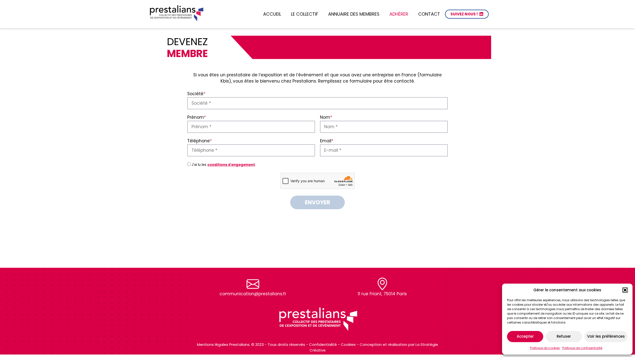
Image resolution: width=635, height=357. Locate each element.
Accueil (272, 14)
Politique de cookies (545, 348)
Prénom (196, 117)
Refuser (564, 336)
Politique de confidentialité (582, 348)
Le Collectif (304, 14)
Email (326, 141)
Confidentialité (323, 344)
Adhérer (398, 14)
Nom (326, 117)
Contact (429, 14)
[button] (625, 290)
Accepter (525, 336)
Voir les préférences (606, 336)
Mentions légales (212, 344)
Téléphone (199, 141)
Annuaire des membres (354, 14)
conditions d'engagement (231, 164)
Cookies (348, 344)
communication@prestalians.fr (253, 294)
